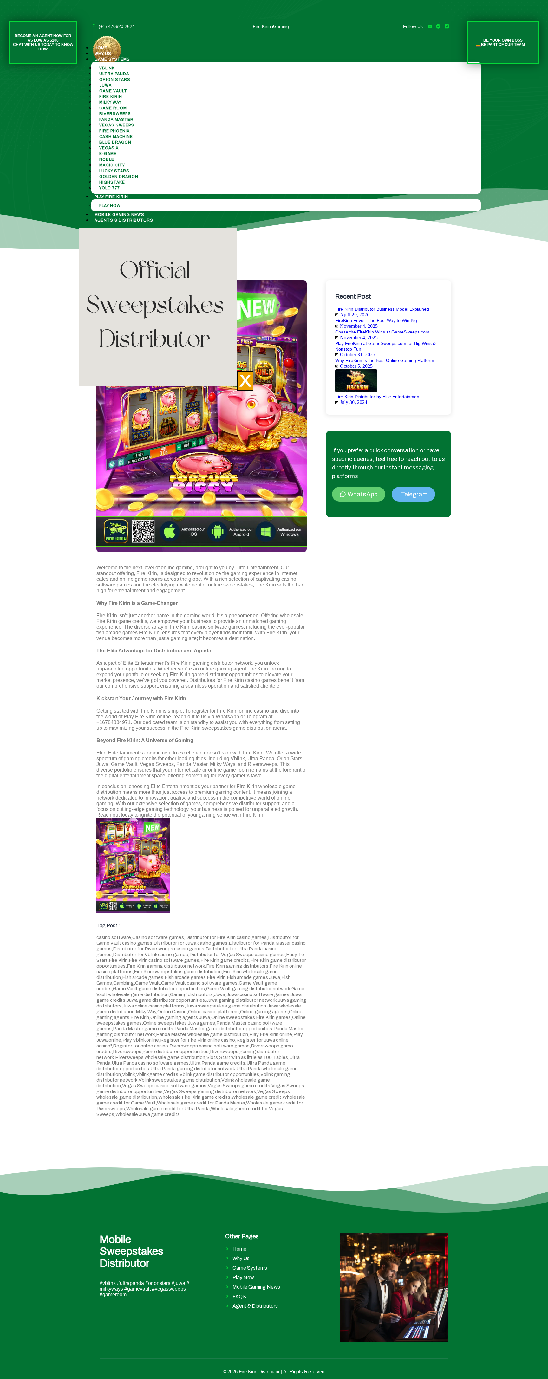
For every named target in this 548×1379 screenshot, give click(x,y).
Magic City (112, 165)
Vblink (107, 68)
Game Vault (113, 91)
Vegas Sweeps (116, 125)
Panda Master (116, 119)
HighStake (112, 182)
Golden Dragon (118, 176)
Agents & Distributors (124, 220)
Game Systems (112, 59)
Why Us (103, 53)
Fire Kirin (110, 96)
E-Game (108, 154)
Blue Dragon (115, 142)
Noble (106, 159)
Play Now (110, 206)
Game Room (113, 108)
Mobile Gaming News (119, 214)
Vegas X (109, 148)
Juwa (105, 85)
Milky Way (110, 102)
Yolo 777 (109, 188)
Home (101, 48)
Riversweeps (115, 114)
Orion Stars (114, 79)
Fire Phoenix (114, 131)
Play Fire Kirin (111, 197)
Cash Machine (116, 136)
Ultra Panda (114, 74)
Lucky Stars (114, 171)
